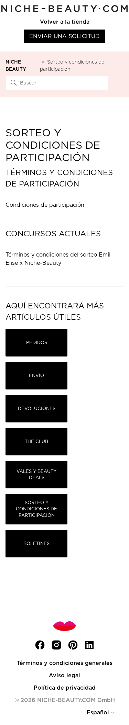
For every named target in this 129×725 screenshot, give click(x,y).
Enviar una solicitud (64, 36)
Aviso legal (64, 675)
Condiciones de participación (45, 205)
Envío (36, 375)
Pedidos (36, 342)
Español (99, 713)
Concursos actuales (53, 233)
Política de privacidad (65, 687)
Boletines (36, 543)
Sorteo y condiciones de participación (36, 509)
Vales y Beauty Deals (36, 474)
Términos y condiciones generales (64, 663)
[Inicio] (64, 8)
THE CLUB (36, 441)
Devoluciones (36, 408)
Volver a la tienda (64, 22)
